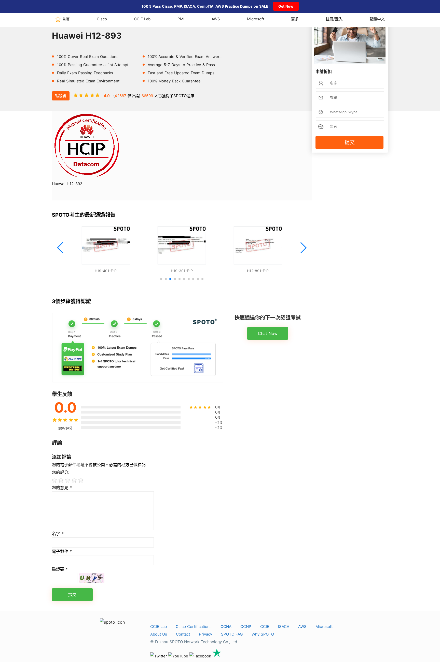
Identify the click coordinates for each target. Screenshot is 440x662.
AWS (216, 19)
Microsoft (255, 19)
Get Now (285, 6)
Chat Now (268, 333)
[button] (60, 247)
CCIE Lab (142, 19)
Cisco (102, 19)
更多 (295, 19)
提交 (350, 142)
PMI (180, 19)
